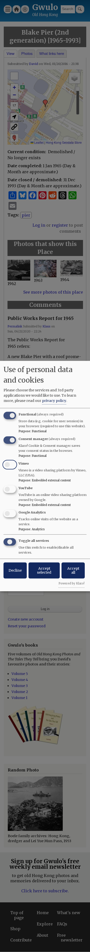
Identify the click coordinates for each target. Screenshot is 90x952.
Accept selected (44, 570)
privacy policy (54, 400)
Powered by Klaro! (71, 583)
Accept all (73, 570)
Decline (15, 570)
